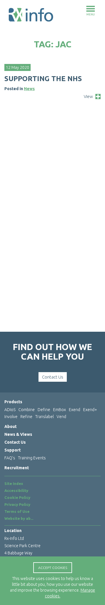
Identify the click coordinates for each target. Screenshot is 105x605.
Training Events (32, 458)
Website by (18, 518)
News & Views (18, 434)
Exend (74, 409)
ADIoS (9, 409)
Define (44, 409)
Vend (61, 416)
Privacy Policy (17, 504)
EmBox (59, 409)
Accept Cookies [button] (52, 568)
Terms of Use (16, 511)
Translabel (44, 416)
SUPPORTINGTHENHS (43, 79)
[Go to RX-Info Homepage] (30, 14)
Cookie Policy (17, 497)
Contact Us (52, 376)
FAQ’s (9, 458)
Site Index (13, 483)
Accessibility (16, 490)
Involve (11, 416)
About (10, 426)
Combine (26, 409)
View (88, 96)
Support (12, 450)
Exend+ (90, 409)
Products (13, 401)
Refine (26, 416)
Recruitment (16, 467)
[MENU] (90, 9)
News (29, 88)
